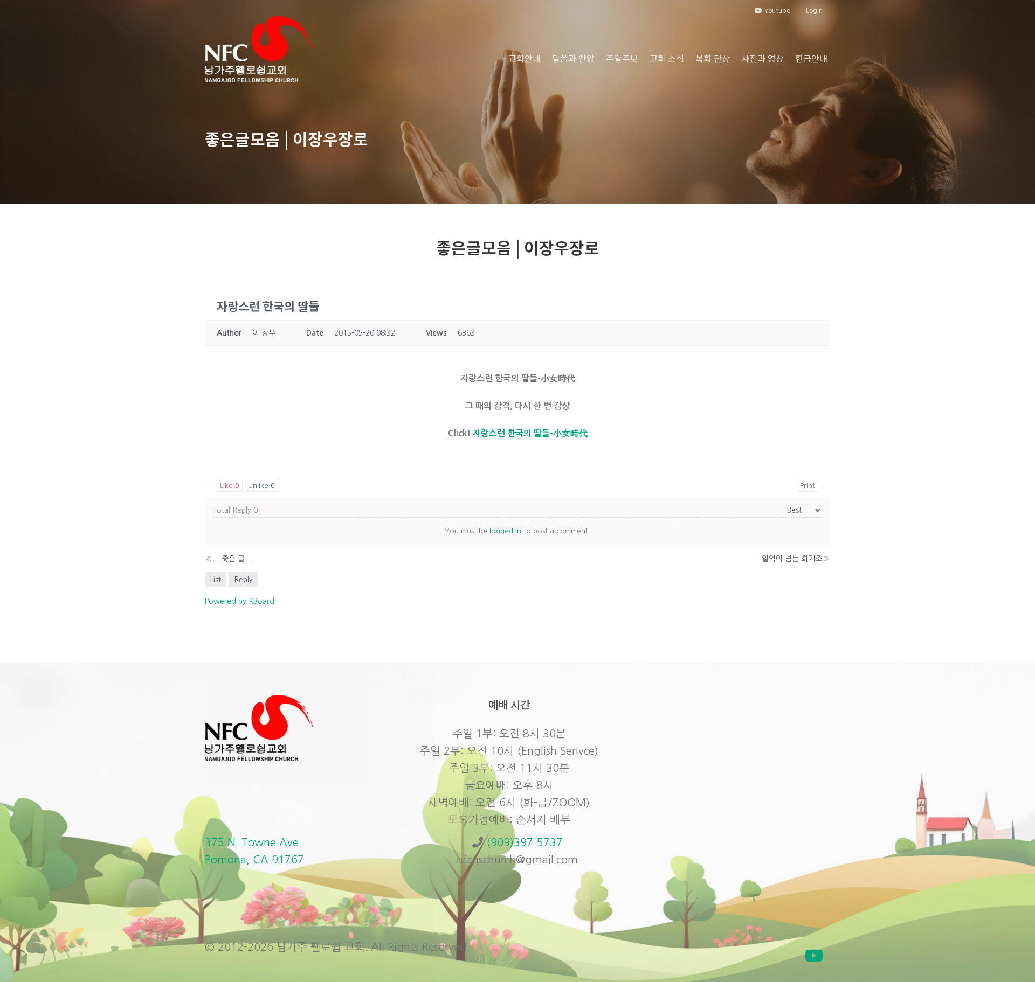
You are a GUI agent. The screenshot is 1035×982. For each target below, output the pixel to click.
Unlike (261, 485)
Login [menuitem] (814, 11)
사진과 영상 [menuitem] (762, 58)
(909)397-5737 (524, 842)
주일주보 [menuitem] (622, 58)
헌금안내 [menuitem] (811, 58)
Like (229, 485)
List (215, 579)
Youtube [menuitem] (776, 11)
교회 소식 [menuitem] (667, 58)
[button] (814, 955)
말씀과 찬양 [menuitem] (573, 58)
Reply (243, 579)
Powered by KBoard (239, 601)
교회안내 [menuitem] (524, 58)
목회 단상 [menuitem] (712, 58)
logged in (505, 530)
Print (807, 485)
